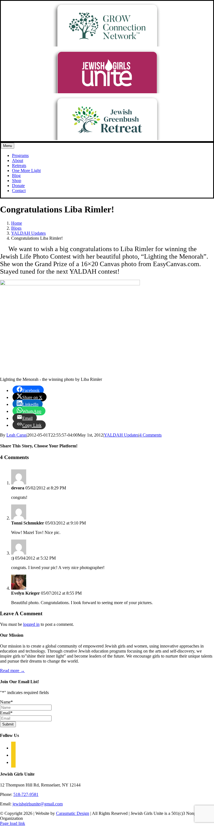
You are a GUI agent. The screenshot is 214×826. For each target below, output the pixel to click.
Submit (8, 724)
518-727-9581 (25, 794)
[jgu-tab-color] (107, 91)
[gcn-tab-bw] (107, 45)
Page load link (12, 823)
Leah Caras (16, 435)
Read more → (12, 670)
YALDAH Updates (121, 435)
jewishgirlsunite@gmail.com (38, 804)
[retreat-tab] (107, 138)
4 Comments (150, 435)
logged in (31, 624)
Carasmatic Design (72, 813)
